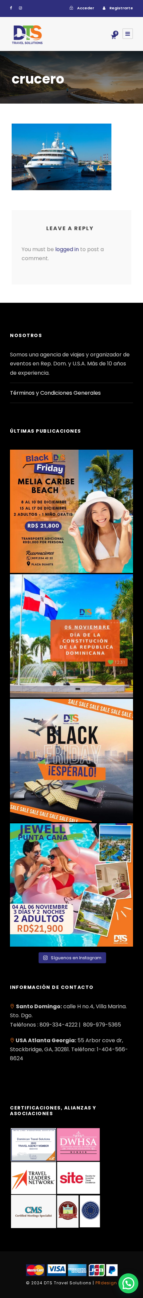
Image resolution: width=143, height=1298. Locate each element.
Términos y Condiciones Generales (55, 393)
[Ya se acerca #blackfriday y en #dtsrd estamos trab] (71, 760)
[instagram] (20, 8)
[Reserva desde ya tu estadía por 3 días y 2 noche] (71, 885)
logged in (67, 249)
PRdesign (106, 1283)
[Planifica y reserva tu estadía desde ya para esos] (71, 511)
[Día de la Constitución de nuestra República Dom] (71, 635)
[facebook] (11, 8)
